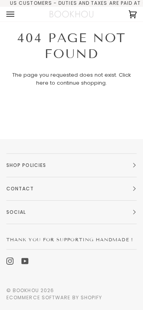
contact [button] (20, 188)
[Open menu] (18, 14)
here (42, 83)
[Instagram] (10, 261)
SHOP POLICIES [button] (26, 165)
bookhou (26, 290)
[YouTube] (25, 261)
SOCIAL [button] (16, 212)
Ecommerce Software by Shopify (54, 297)
